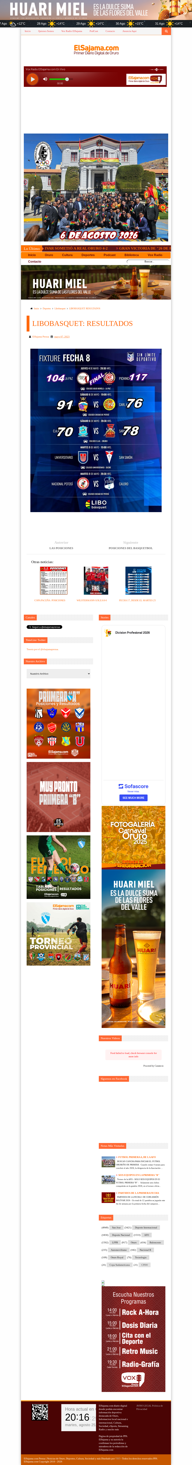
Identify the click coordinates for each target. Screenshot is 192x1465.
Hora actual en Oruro (86, 1409)
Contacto (110, 31)
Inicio (28, 31)
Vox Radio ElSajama (71, 31)
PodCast (94, 31)
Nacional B (145, 1250)
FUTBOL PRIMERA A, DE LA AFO (137, 1157)
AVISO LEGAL (144, 1405)
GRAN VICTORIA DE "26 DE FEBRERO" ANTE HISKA (109, 248)
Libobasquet (60, 308)
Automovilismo (119, 1250)
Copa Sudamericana (120, 1264)
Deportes (47, 308)
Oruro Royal (117, 1257)
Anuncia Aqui (129, 31)
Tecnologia (140, 1257)
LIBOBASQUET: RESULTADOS (84, 308)
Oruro (134, 1242)
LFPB (115, 1242)
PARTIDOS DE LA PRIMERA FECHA (138, 1193)
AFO (146, 1235)
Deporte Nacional (121, 1235)
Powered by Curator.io (153, 1066)
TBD (117, 1458)
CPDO (144, 1264)
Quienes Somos (46, 31)
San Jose (116, 1227)
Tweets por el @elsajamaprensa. (43, 649)
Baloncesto (155, 1242)
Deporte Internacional (146, 1227)
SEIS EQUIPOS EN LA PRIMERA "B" (138, 1175)
